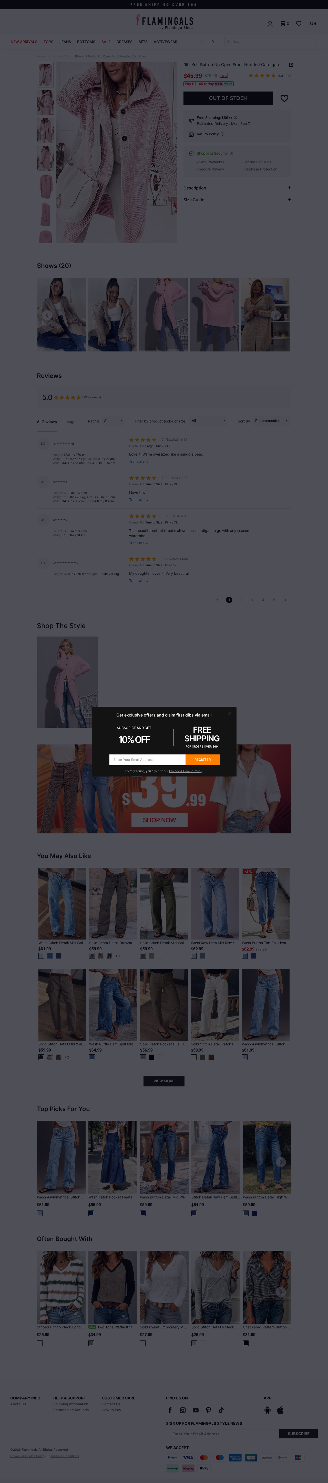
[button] (230, 713)
